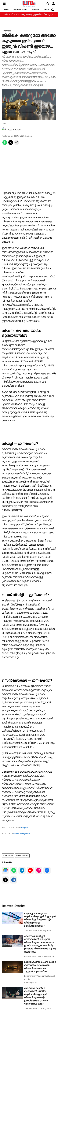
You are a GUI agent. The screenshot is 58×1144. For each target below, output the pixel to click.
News (6, 9)
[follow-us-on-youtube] (30, 870)
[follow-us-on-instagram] (38, 870)
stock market (8, 855)
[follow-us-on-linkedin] (13, 880)
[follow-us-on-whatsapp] (13, 870)
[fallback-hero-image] (12, 918)
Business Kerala (20, 9)
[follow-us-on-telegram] (22, 870)
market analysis (22, 855)
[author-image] (4, 129)
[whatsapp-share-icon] (4, 144)
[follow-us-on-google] (5, 870)
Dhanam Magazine (21, 833)
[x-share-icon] (10, 144)
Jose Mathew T (15, 129)
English (24, 827)
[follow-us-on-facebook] (47, 870)
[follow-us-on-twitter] (5, 880)
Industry (48, 9)
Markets (35, 9)
